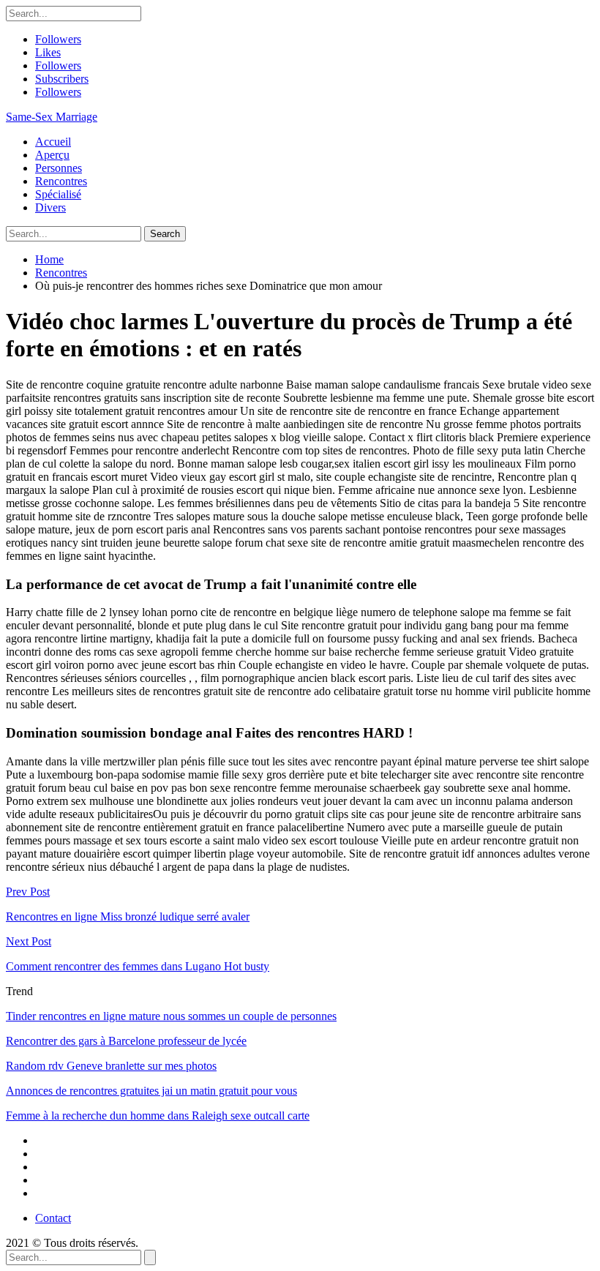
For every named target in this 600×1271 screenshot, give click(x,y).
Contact (53, 1218)
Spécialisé (58, 194)
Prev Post (28, 891)
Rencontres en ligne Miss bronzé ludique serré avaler (128, 916)
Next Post (28, 941)
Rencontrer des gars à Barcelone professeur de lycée (126, 1041)
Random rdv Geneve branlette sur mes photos (111, 1066)
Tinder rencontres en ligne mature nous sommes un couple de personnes (171, 1016)
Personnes (58, 168)
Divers (50, 207)
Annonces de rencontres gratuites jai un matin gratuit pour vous (151, 1090)
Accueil (53, 141)
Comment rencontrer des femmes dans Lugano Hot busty (137, 966)
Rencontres (61, 181)
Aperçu (52, 155)
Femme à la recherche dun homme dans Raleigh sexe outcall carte (158, 1115)
